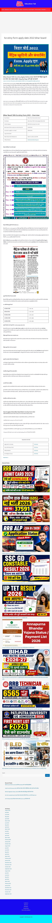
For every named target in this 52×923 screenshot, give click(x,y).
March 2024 (7, 837)
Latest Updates (18, 81)
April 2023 (7, 854)
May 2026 (7, 816)
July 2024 (7, 831)
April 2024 (7, 835)
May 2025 (7, 825)
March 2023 (7, 856)
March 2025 (7, 829)
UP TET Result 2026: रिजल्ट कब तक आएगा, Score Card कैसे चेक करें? (17, 798)
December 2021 (8, 887)
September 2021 (8, 894)
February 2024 (8, 839)
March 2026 (7, 821)
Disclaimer (26, 906)
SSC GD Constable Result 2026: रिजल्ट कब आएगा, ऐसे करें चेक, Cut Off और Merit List (20, 795)
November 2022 (8, 864)
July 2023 (7, 848)
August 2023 (7, 846)
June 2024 (7, 833)
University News (38, 9)
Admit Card (12, 9)
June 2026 (7, 814)
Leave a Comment (6, 81)
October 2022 (8, 867)
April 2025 (7, 827)
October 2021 (7, 892)
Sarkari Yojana (31, 9)
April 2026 (7, 819)
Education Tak (30, 3)
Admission (7, 9)
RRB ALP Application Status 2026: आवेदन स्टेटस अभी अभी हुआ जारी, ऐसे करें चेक (19, 791)
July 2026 (7, 812)
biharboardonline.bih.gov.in (33, 140)
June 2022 (7, 875)
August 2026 (7, 810)
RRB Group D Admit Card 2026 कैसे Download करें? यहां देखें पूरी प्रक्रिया (18, 784)
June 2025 (7, 823)
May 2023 (7, 852)
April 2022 (7, 879)
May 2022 (7, 877)
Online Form (24, 81)
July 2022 (7, 873)
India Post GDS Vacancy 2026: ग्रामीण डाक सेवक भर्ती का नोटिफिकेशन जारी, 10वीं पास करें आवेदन (22, 788)
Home (3, 9)
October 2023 (8, 844)
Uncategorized (30, 81)
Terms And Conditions (26, 910)
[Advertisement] (26, 21)
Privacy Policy (26, 908)
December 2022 (8, 862)
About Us (26, 905)
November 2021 (8, 890)
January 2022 (7, 885)
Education (44, 9)
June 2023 (7, 850)
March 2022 (7, 881)
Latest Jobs (17, 9)
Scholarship (25, 9)
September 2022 (8, 869)
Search (3, 773)
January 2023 (7, 860)
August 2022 (7, 871)
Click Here (36, 444)
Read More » (5, 457)
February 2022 (8, 883)
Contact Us (26, 903)
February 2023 (8, 858)
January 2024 (7, 841)
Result (21, 9)
